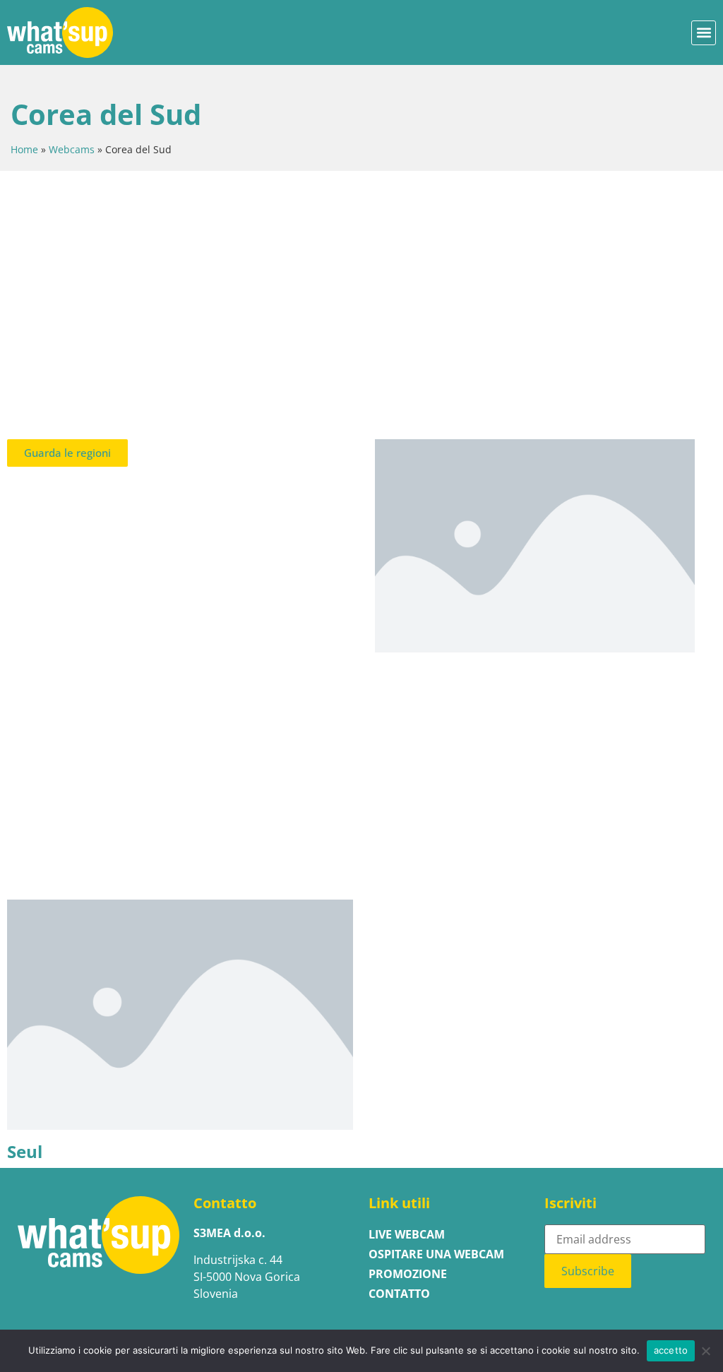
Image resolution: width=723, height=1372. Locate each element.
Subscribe (587, 1271)
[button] (703, 32)
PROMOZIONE (408, 1274)
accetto (671, 1350)
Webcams (72, 149)
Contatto (399, 1293)
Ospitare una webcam (436, 1254)
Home (24, 149)
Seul (24, 1151)
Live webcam (407, 1234)
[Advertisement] (361, 291)
